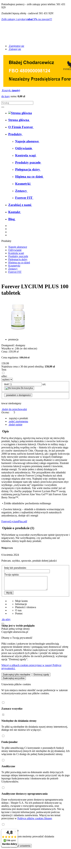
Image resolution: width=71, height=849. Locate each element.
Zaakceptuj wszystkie (13, 678)
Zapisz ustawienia (21, 845)
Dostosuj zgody (41, 674)
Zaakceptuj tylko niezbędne (16, 674)
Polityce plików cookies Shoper (34, 818)
